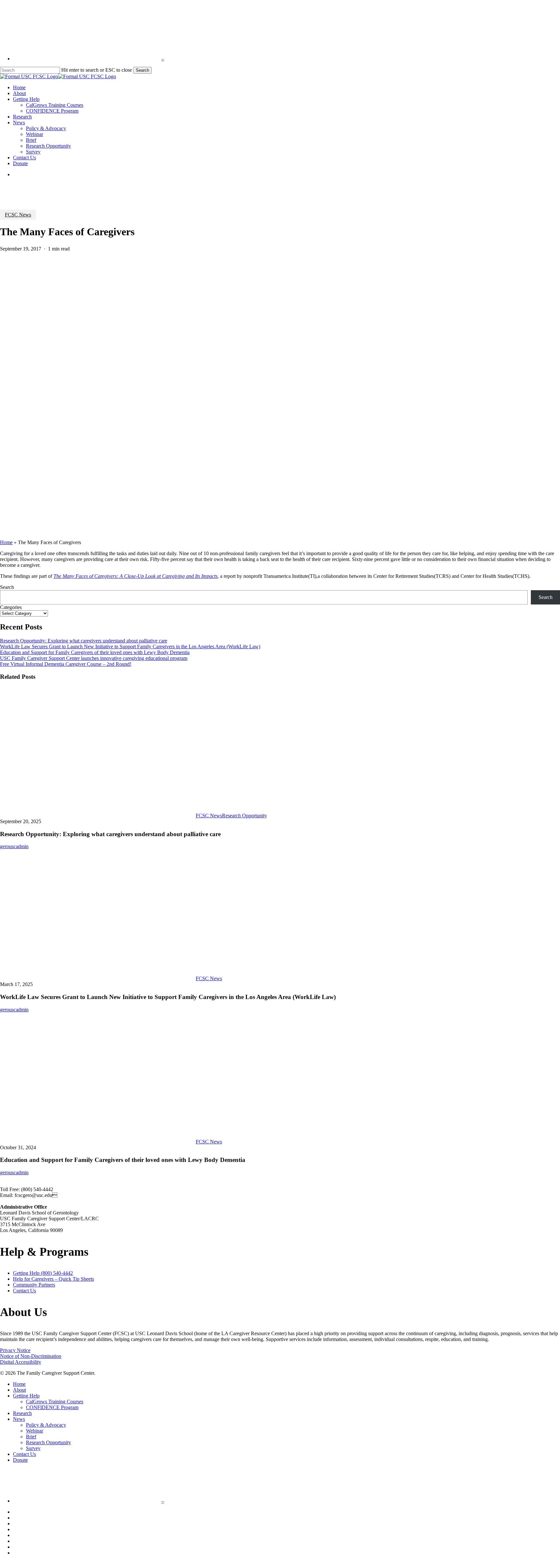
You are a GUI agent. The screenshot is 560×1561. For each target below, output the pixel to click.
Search (142, 70)
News (19, 1419)
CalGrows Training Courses (54, 1401)
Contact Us (24, 1290)
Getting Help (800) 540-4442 (43, 1273)
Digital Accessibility (20, 1362)
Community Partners (34, 1284)
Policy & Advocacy (46, 1425)
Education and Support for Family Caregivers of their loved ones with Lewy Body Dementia (95, 652)
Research (22, 1413)
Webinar (34, 1430)
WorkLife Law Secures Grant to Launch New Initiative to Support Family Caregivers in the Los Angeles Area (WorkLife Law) (130, 646)
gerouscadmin (14, 846)
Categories (11, 607)
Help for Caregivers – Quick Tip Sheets (53, 1279)
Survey (33, 1448)
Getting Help (26, 1395)
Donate (20, 1460)
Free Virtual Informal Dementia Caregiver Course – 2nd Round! (65, 664)
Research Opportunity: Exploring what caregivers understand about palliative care (83, 640)
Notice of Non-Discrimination (30, 1356)
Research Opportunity (244, 815)
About (19, 1390)
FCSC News (18, 214)
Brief (31, 1436)
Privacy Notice (15, 1350)
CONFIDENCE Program (52, 1407)
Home (6, 542)
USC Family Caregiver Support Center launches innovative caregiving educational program (93, 658)
